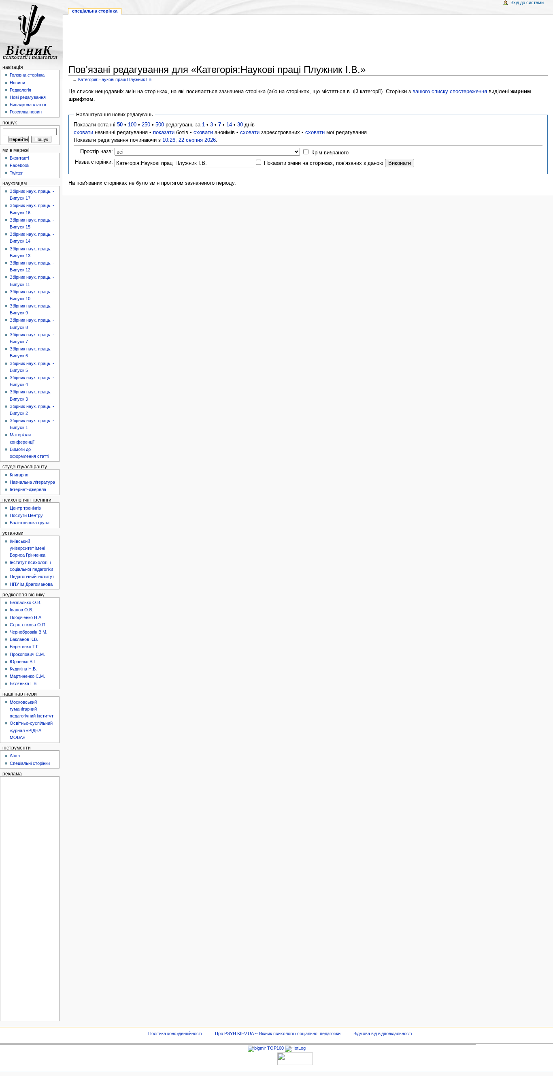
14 (229, 125)
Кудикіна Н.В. (23, 668)
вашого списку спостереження (450, 91)
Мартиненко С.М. (27, 676)
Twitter (16, 173)
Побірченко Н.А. (26, 617)
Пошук (9, 122)
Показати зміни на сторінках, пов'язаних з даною (323, 163)
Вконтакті (19, 158)
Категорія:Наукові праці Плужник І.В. (115, 79)
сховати (83, 132)
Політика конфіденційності (175, 1033)
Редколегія (20, 90)
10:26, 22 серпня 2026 (189, 140)
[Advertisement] (308, 41)
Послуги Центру (26, 515)
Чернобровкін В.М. (28, 632)
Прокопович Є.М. (27, 654)
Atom (15, 755)
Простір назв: (96, 151)
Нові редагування (28, 97)
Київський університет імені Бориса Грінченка (27, 548)
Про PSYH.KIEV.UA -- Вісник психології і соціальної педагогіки (277, 1033)
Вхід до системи (527, 2)
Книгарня (19, 474)
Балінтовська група (29, 522)
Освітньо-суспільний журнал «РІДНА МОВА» (31, 730)
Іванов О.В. (21, 609)
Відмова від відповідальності (382, 1033)
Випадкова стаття (28, 104)
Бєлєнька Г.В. (24, 683)
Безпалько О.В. (25, 602)
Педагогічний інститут (32, 576)
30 (240, 125)
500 (159, 125)
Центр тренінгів (25, 508)
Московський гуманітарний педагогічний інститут (31, 709)
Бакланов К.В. (24, 639)
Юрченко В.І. (23, 661)
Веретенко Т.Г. (24, 646)
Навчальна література (32, 482)
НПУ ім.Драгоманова (31, 584)
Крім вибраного (330, 153)
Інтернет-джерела (28, 489)
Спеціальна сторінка (94, 11)
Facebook (20, 165)
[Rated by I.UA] (295, 1058)
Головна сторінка (27, 75)
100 (132, 125)
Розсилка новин (26, 111)
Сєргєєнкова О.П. (28, 624)
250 (146, 125)
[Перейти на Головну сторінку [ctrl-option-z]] (31, 31)
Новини (17, 82)
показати (163, 132)
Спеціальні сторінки (30, 763)
